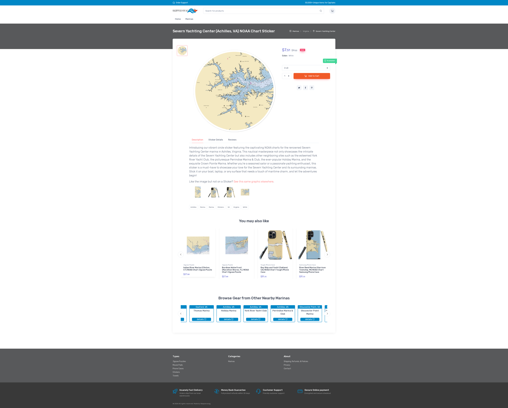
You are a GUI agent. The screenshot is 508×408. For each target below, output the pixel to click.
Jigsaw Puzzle (188, 265)
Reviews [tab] (232, 139)
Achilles (193, 207)
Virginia (236, 207)
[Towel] (197, 192)
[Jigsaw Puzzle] (245, 192)
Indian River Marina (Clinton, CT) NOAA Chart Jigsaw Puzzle (197, 268)
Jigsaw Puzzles (179, 361)
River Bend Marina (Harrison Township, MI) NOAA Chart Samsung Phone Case (312, 269)
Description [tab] (197, 139)
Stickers (221, 207)
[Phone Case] (213, 192)
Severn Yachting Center (325, 31)
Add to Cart (313, 76)
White (245, 207)
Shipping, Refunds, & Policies (296, 361)
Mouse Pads (178, 365)
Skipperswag (205, 404)
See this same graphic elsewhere (253, 181)
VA (229, 207)
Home (178, 19)
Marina (202, 207)
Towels (176, 376)
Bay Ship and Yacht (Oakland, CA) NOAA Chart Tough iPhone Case (275, 269)
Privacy (287, 365)
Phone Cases (178, 368)
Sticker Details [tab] (215, 139)
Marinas (189, 19)
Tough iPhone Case (268, 265)
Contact (287, 368)
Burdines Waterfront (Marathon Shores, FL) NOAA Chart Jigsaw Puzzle (235, 269)
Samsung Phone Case (307, 265)
